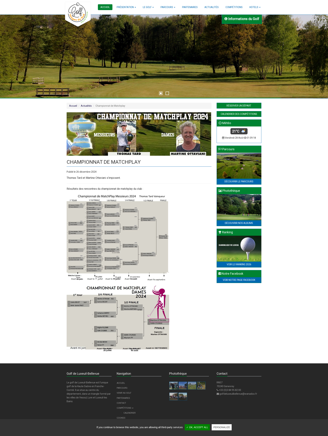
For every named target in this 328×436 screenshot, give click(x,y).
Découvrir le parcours (238, 181)
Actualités (86, 105)
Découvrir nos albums (239, 223)
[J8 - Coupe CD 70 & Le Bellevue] (192, 386)
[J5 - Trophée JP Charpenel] (183, 396)
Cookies (121, 418)
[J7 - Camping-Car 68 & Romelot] (201, 386)
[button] (126, 7)
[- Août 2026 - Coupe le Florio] (173, 386)
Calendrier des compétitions (239, 114)
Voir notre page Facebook (239, 280)
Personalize (221, 427)
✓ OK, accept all (197, 427)
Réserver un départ (239, 105)
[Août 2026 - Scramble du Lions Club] (183, 386)
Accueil (73, 105)
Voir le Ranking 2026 (239, 264)
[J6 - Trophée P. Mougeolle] (173, 396)
